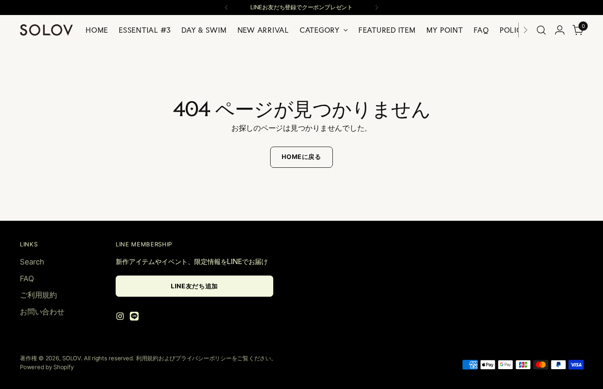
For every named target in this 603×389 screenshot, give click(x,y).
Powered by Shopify (46, 366)
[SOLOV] (46, 30)
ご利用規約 (38, 295)
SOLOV (71, 358)
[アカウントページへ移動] (560, 30)
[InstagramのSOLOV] (121, 318)
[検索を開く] (541, 30)
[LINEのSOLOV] (135, 318)
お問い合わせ (42, 311)
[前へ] (226, 7)
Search (32, 261)
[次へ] (376, 7)
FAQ (27, 278)
